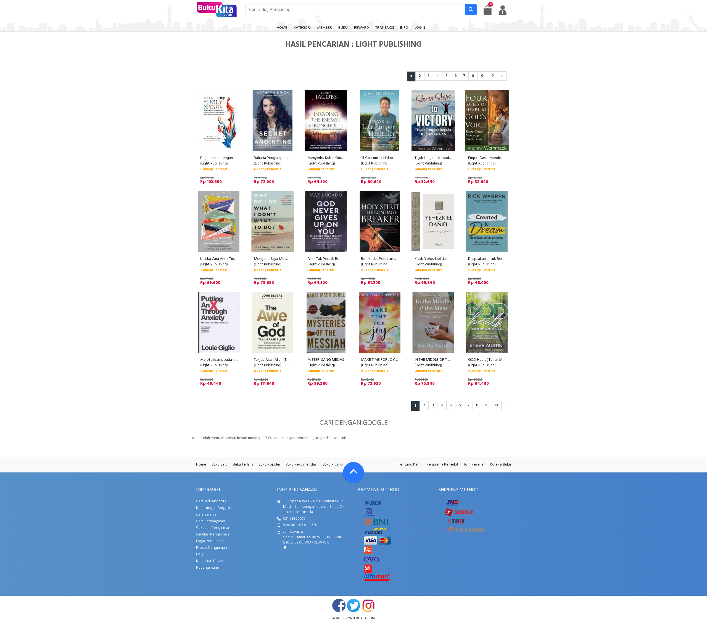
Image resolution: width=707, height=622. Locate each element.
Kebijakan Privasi (210, 561)
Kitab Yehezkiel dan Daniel (437, 259)
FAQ (199, 554)
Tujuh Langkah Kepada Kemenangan (444, 158)
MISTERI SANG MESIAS (325, 360)
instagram (368, 605)
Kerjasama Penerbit (442, 464)
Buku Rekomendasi (301, 464)
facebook (339, 605)
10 (492, 76)
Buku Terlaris (243, 464)
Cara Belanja (206, 514)
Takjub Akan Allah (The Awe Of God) (283, 360)
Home (201, 464)
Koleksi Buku (500, 464)
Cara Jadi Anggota (211, 501)
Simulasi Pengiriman (212, 534)
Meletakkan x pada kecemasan (225, 360)
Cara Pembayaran (210, 521)
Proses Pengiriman (211, 548)
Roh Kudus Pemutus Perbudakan (387, 259)
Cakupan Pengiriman (213, 528)
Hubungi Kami (207, 567)
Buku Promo (333, 464)
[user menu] (502, 10)
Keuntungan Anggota (214, 508)
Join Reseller (474, 464)
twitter (353, 605)
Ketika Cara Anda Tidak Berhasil (225, 259)
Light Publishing (214, 163)
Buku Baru (220, 464)
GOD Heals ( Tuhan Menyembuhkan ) (497, 360)
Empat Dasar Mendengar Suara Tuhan (498, 158)
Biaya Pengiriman (210, 541)
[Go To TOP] (353, 472)
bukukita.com (363, 618)
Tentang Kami (409, 464)
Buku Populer (269, 464)
